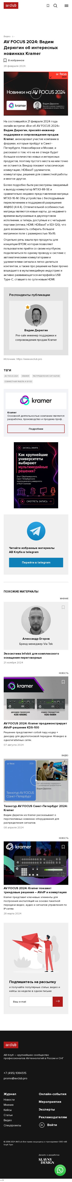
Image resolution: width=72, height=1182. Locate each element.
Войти (52, 1125)
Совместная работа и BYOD (18, 381)
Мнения (8, 1104)
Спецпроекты (12, 1125)
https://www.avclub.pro (29, 359)
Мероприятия (50, 1102)
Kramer (25, 376)
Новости (9, 1099)
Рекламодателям (53, 1117)
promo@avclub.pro (15, 1078)
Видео (8, 1120)
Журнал (10, 1094)
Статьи (8, 1115)
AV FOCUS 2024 (11, 376)
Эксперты (47, 1109)
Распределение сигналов (46, 376)
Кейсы (8, 1110)
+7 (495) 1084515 (15, 1073)
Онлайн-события (52, 1094)
